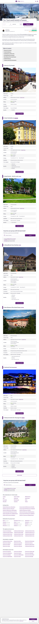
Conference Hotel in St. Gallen (30, 532)
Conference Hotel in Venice (8, 534)
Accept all (33, 619)
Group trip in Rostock (7, 551)
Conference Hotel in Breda (8, 532)
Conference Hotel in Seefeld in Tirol (19, 534)
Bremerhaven (16, 499)
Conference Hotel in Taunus (19, 535)
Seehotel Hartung (7, 58)
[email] (37, 1)
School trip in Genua (29, 542)
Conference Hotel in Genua (30, 535)
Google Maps (22, 97)
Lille (3, 498)
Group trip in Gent (17, 556)
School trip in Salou (6, 546)
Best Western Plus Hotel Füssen (10, 56)
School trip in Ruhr (17, 541)
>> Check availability (19, 113)
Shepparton (27, 520)
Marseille (4, 501)
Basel (4, 520)
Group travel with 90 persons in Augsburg (27, 508)
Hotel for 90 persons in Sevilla (25, 510)
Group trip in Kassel (17, 553)
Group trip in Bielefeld (29, 553)
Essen (26, 525)
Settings (33, 621)
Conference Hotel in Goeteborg (30, 546)
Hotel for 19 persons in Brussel (8, 508)
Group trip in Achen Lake (29, 551)
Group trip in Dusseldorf (29, 554)
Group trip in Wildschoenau (19, 554)
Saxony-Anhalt (16, 496)
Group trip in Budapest (7, 530)
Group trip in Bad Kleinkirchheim (8, 556)
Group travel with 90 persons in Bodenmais (27, 513)
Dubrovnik (16, 498)
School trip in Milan (6, 544)
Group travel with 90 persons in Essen (10, 511)
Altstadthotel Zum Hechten (9, 55)
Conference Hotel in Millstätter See (30, 534)
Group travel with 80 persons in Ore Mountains (27, 506)
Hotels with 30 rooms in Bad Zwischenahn (27, 511)
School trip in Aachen (7, 542)
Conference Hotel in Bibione (19, 532)
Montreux (5, 525)
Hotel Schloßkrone (7, 51)
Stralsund (27, 522)
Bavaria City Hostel (7, 50)
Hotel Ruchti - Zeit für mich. (9, 53)
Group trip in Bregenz (7, 554)
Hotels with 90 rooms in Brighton (9, 515)
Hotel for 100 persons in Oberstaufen (10, 510)
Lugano (4, 496)
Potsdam (4, 523)
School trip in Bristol (18, 544)
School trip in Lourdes (18, 542)
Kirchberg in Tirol (17, 520)
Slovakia (4, 522)
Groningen (5, 499)
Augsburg (16, 525)
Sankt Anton (27, 498)
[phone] (35, 1)
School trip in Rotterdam (29, 541)
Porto (26, 499)
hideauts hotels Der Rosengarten (10, 60)
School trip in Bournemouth (30, 544)
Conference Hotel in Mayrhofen (30, 530)
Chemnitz (16, 501)
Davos (15, 522)
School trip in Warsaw (18, 546)
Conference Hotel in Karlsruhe (8, 541)
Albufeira (27, 523)
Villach (26, 501)
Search (28, 24)
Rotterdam (16, 523)
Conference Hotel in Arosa (19, 530)
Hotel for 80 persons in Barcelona (9, 506)
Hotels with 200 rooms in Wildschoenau (10, 513)
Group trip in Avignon (18, 551)
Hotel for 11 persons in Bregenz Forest (27, 515)
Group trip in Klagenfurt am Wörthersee (8, 553)
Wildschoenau (27, 496)
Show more (19, 475)
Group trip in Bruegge (29, 556)
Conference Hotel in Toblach (8, 535)
